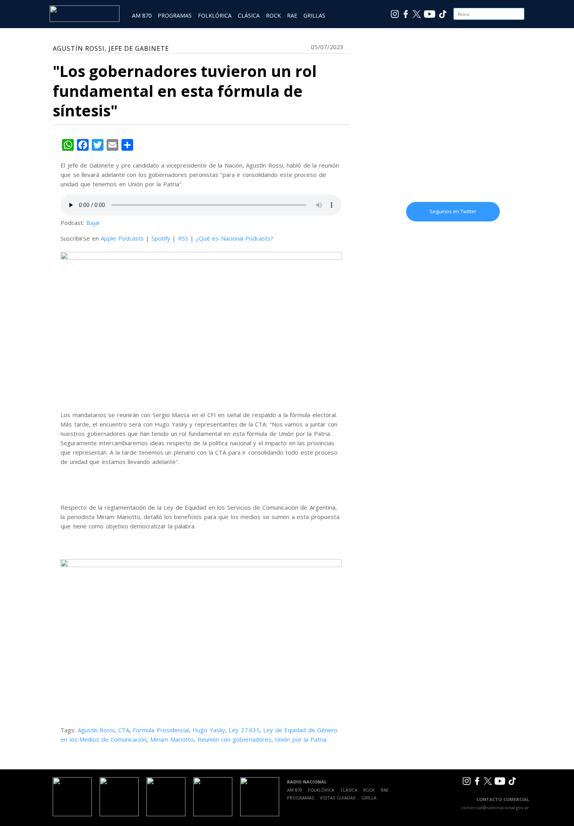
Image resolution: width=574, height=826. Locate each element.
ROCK (273, 15)
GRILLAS (314, 15)
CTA (123, 730)
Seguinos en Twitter (453, 211)
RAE (292, 15)
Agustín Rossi (96, 730)
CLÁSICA (249, 15)
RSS (183, 238)
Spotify (161, 238)
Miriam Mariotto (172, 739)
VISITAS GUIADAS (337, 798)
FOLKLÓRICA (215, 15)
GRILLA (369, 798)
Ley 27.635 (244, 730)
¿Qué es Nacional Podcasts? (235, 238)
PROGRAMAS (175, 15)
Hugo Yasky (209, 730)
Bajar (93, 223)
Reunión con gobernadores (234, 739)
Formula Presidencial (161, 730)
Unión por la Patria (300, 739)
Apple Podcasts (122, 238)
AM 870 (142, 15)
